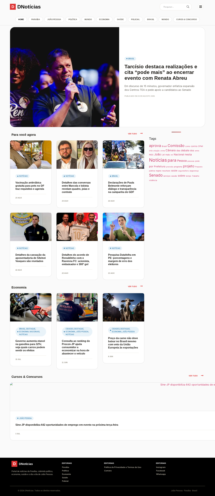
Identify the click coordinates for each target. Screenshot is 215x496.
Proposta (198, 167)
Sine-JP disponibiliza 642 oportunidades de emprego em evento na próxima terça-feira (66, 424)
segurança (194, 171)
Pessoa (182, 160)
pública (152, 171)
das (178, 150)
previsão (169, 167)
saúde (174, 170)
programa (178, 166)
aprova (155, 145)
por (151, 166)
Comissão (176, 145)
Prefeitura (159, 166)
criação (156, 151)
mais (167, 154)
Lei (163, 154)
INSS (151, 155)
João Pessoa (54, 19)
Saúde (120, 19)
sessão (174, 176)
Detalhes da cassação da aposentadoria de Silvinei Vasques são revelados (30, 257)
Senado (156, 175)
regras (158, 171)
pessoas (190, 161)
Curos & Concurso (186, 19)
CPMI (200, 146)
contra (194, 146)
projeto (188, 166)
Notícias (23, 176)
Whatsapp (161, 474)
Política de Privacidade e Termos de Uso (122, 467)
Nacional (179, 154)
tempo (188, 176)
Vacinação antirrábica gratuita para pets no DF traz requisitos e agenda (29, 185)
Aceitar (195, 491)
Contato (108, 470)
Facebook (160, 470)
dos (192, 150)
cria (151, 150)
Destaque (30, 329)
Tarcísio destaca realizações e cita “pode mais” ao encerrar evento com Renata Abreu (160, 72)
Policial (135, 19)
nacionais (35, 332)
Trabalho (195, 176)
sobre (181, 175)
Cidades (69, 329)
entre (197, 151)
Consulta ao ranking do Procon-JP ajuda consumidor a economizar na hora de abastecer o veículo (76, 347)
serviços (166, 176)
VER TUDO (132, 134)
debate (185, 150)
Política (72, 19)
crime (162, 151)
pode (197, 161)
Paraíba (35, 19)
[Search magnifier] (188, 7)
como (187, 146)
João (157, 154)
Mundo (88, 19)
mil (172, 155)
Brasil (150, 19)
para (172, 160)
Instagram (161, 467)
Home (21, 19)
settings (33, 492)
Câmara (171, 150)
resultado (166, 171)
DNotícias (29, 7)
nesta (188, 154)
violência (153, 180)
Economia (104, 19)
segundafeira (183, 171)
